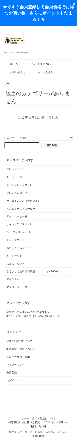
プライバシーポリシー (55, 422)
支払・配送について (41, 63)
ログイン (11, 380)
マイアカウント (15, 364)
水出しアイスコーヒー (19, 247)
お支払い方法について (19, 341)
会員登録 (11, 372)
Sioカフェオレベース (18, 232)
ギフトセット (14, 255)
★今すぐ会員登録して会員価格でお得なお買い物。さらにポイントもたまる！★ (38, 13)
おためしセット (15, 263)
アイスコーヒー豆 (16, 216)
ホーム (14, 63)
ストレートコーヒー (18, 177)
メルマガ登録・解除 (18, 356)
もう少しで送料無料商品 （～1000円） (34, 271)
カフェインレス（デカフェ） (23, 200)
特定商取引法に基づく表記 (24, 422)
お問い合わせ (18, 72)
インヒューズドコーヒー (20, 208)
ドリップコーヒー (16, 239)
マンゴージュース (16, 287)
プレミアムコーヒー (18, 192)
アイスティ (12, 279)
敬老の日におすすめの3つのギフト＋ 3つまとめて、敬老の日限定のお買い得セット (38, 314)
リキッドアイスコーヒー (20, 224)
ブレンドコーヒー (16, 169)
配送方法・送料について (20, 349)
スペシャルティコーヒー (20, 184)
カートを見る (45, 72)
